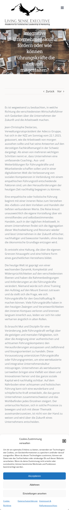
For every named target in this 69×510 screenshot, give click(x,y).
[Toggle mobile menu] (62, 7)
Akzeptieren (34, 476)
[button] (64, 441)
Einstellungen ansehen (34, 493)
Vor (59, 91)
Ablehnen (34, 484)
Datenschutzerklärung (28, 501)
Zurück (50, 91)
